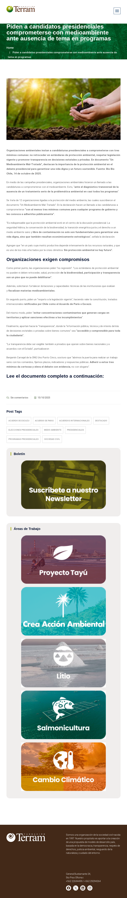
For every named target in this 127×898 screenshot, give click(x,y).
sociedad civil (52, 439)
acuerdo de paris (44, 421)
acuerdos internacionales (74, 421)
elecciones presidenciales (23, 430)
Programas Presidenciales (23, 439)
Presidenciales (75, 430)
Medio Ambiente (52, 430)
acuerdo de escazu (18, 421)
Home (10, 47)
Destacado (101, 421)
